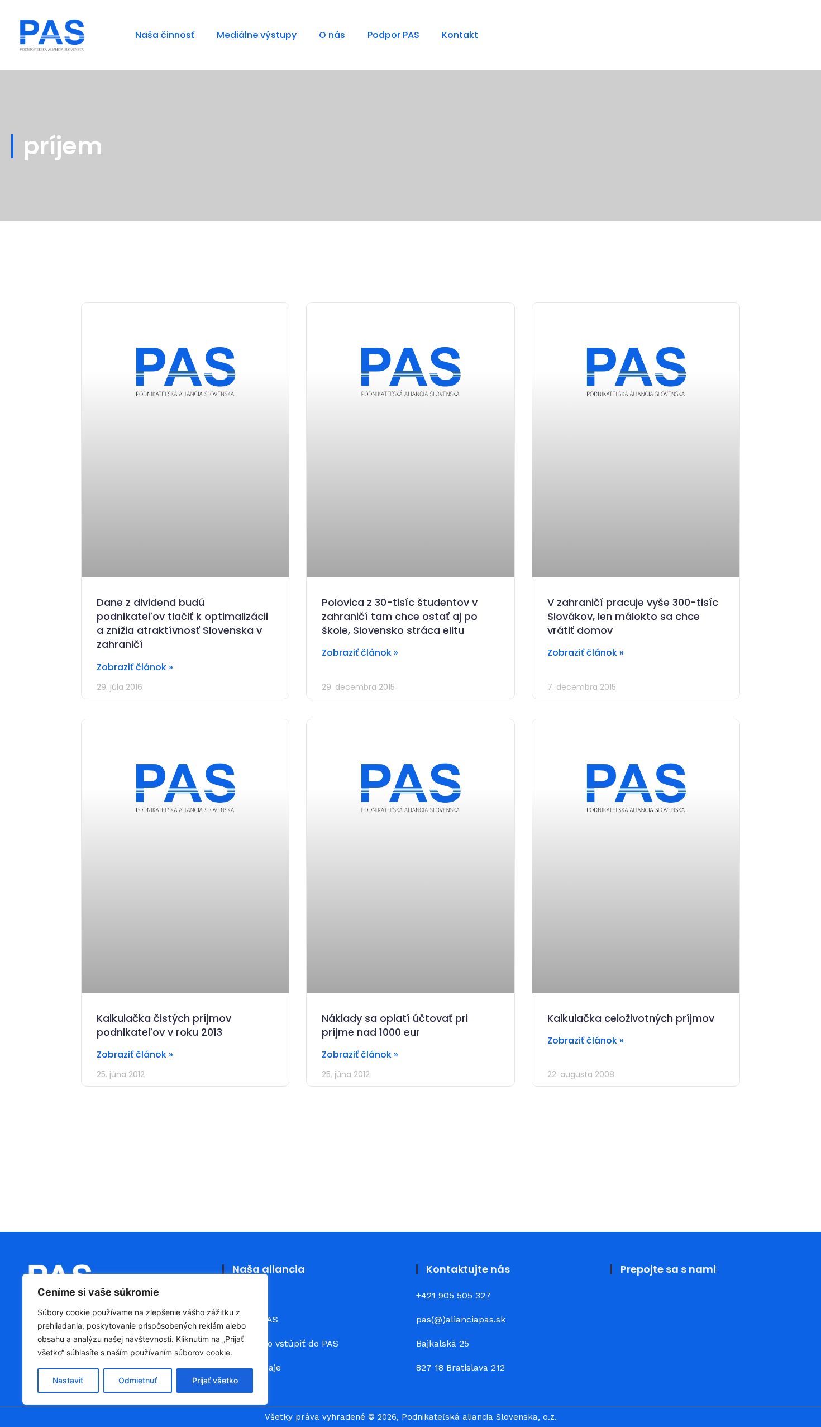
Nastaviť (67, 1380)
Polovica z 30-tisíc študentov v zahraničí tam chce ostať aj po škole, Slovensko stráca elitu (400, 616)
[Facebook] (625, 1304)
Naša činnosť (164, 35)
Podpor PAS (393, 35)
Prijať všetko (215, 1380)
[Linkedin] (656, 1304)
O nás (332, 35)
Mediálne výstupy (257, 35)
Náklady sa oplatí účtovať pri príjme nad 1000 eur (395, 1025)
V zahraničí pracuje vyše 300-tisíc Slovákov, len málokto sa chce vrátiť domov (632, 616)
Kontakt (460, 35)
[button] (794, 35)
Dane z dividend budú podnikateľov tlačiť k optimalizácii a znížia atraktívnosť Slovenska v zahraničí (182, 623)
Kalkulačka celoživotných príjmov (630, 1018)
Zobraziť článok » (135, 667)
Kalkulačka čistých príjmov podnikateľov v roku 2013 (164, 1025)
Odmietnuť (137, 1380)
